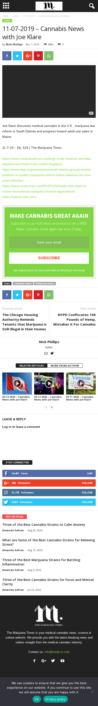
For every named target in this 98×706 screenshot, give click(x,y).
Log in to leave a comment (21, 427)
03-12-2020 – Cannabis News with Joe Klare (48, 398)
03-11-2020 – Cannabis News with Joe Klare (79, 398)
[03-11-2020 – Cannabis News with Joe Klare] (81, 383)
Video (15, 16)
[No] (92, 691)
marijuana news (45, 283)
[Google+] (44, 661)
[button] (91, 6)
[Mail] (46, 353)
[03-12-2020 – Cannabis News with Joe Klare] (49, 383)
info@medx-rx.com (57, 652)
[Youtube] (63, 661)
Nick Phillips (14, 44)
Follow (87, 483)
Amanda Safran (13, 530)
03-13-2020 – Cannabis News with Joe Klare (16, 398)
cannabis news (23, 283)
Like (90, 473)
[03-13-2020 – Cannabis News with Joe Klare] (17, 383)
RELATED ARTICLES (31, 365)
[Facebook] (35, 661)
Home (5, 16)
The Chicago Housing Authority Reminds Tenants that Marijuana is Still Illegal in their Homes (24, 321)
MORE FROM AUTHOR (65, 365)
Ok (37, 699)
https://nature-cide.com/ (19, 197)
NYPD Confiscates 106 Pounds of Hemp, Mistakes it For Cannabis (74, 319)
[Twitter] (52, 353)
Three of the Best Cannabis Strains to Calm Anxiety (43, 524)
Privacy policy (56, 699)
